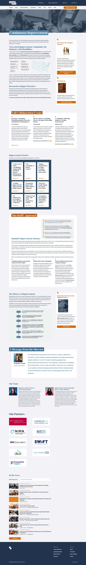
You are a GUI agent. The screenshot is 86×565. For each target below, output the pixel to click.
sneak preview (47, 93)
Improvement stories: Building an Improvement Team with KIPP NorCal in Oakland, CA (35, 532)
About (71, 549)
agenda (39, 140)
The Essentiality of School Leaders (27, 505)
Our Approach (33, 7)
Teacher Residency (58, 549)
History (39, 7)
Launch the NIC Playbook (66, 102)
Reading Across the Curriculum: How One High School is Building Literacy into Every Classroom (34, 486)
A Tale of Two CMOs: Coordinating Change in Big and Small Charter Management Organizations (34, 512)
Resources (56, 556)
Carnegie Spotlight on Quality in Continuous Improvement (29, 301)
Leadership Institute (58, 551)
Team (45, 7)
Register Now (14, 145)
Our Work (11, 7)
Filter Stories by (13, 479)
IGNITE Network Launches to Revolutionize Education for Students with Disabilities (35, 499)
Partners (49, 7)
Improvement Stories (24, 7)
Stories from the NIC (70, 7)
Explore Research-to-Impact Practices (66, 72)
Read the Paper (66, 326)
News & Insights (73, 554)
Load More (15, 538)
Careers (71, 556)
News (55, 7)
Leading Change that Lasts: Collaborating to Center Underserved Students (34, 493)
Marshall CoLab (57, 554)
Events (16, 7)
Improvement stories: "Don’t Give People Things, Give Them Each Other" (34, 525)
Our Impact (72, 551)
